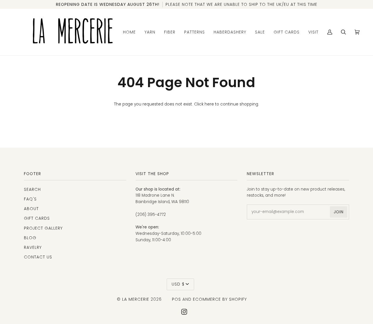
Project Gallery (43, 228)
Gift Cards (37, 218)
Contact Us (38, 257)
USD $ (178, 284)
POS (176, 299)
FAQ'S (30, 199)
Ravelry (33, 247)
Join (339, 212)
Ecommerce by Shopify (220, 299)
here (209, 104)
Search (32, 189)
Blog (30, 238)
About (31, 209)
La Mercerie (135, 299)
